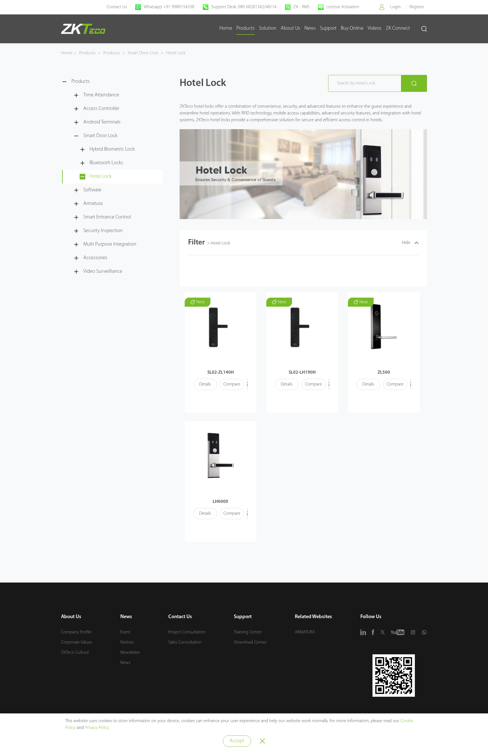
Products (245, 28)
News (310, 28)
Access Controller (101, 108)
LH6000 (220, 501)
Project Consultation (187, 632)
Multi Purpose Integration (109, 244)
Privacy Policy (97, 728)
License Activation (342, 7)
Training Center (248, 632)
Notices (127, 642)
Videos (375, 28)
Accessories (95, 258)
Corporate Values (76, 642)
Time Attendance (101, 95)
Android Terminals (102, 122)
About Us (290, 28)
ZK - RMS (301, 7)
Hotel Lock (175, 53)
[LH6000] (219, 455)
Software (92, 190)
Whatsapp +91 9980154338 (169, 7)
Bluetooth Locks (106, 163)
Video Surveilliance (102, 271)
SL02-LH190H (302, 372)
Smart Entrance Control (107, 217)
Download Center (250, 642)
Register (416, 7)
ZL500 (384, 372)
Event (125, 632)
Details (205, 384)
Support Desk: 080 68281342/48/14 (243, 7)
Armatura (93, 203)
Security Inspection (103, 230)
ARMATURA (305, 632)
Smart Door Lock (143, 53)
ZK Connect (398, 28)
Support (328, 28)
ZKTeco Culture (75, 652)
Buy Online (352, 28)
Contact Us (117, 7)
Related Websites (313, 617)
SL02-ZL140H (220, 372)
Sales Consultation (185, 642)
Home (225, 28)
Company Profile (76, 632)
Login (395, 7)
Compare (231, 384)
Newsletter (130, 652)
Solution (267, 28)
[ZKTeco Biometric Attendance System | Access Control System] (83, 29)
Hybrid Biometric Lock (112, 149)
